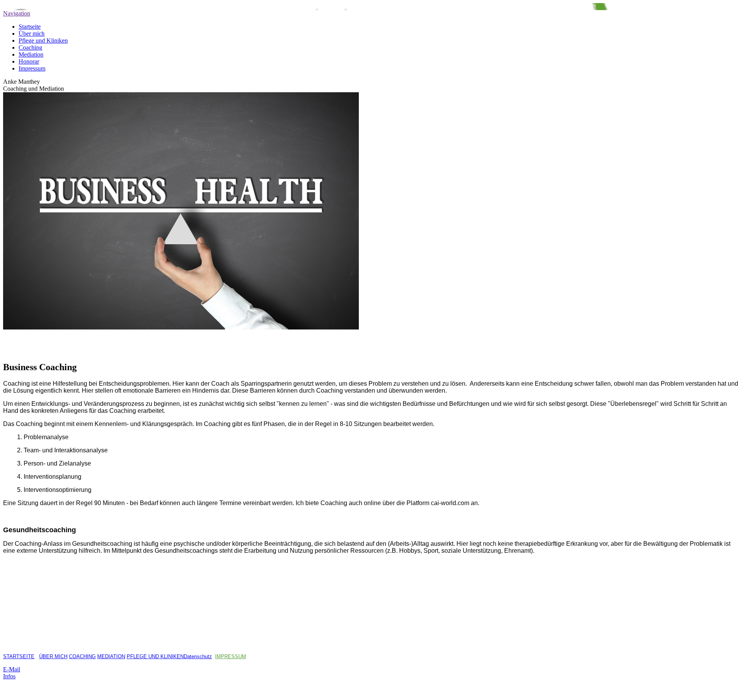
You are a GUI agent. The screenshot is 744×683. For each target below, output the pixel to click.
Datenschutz (198, 656)
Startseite (30, 26)
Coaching (30, 47)
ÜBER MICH (53, 656)
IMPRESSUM (230, 656)
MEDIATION (111, 656)
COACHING (82, 656)
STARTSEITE (18, 656)
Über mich (32, 33)
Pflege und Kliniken (43, 40)
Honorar (29, 61)
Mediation (31, 54)
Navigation (16, 13)
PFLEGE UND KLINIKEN (155, 656)
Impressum (32, 68)
